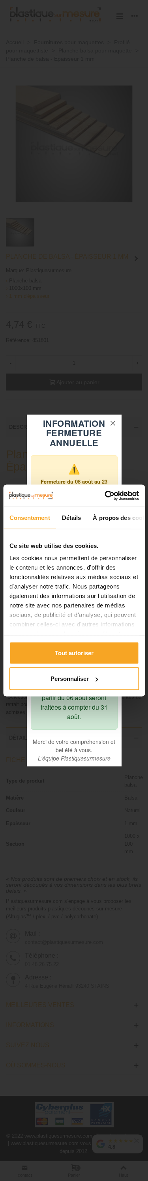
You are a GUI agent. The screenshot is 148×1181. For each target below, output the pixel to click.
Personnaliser (70, 678)
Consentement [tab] (29, 517)
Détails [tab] (71, 517)
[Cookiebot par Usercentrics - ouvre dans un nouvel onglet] (105, 496)
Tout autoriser (74, 652)
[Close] (113, 423)
